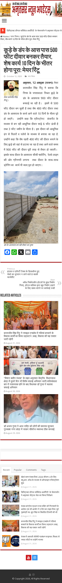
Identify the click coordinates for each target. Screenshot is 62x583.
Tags (43, 470)
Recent (6, 470)
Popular (18, 470)
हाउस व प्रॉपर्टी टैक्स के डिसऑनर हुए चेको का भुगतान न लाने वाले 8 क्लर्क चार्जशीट (23, 273)
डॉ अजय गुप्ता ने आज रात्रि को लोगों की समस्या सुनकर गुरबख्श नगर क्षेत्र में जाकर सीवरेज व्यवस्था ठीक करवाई (29, 428)
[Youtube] (28, 557)
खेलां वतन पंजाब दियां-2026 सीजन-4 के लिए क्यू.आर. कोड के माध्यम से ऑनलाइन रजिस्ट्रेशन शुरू (40, 480)
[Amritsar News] (31, 9)
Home (5, 36)
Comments (31, 470)
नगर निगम (15, 36)
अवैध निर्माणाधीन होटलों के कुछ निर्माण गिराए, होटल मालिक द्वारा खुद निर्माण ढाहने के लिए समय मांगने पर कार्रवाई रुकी (37, 284)
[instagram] (35, 557)
